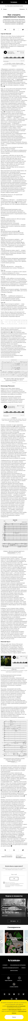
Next (26, 907)
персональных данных (14, 1009)
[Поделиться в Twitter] (23, 29)
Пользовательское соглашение (17, 965)
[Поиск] (25, 2)
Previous (1, 941)
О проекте (5, 965)
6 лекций (5, 915)
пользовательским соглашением (16, 1006)
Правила (23, 967)
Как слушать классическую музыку (14, 5)
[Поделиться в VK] (5, 29)
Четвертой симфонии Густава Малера (12, 835)
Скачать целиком (11, 552)
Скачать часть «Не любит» (11, 380)
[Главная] (14, 960)
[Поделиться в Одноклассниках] (14, 29)
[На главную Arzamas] (14, 2)
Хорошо (14, 1017)
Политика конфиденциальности (11, 967)
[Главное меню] (2, 2)
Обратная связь (14, 970)
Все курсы (13, 921)
